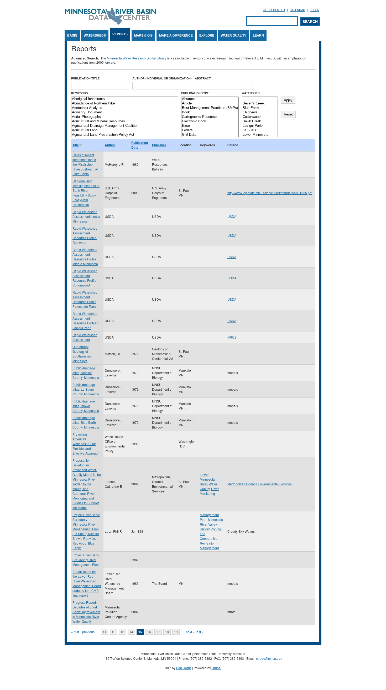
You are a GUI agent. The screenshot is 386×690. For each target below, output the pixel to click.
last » (200, 631)
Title (75, 145)
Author (110, 145)
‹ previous (87, 631)
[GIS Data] (209, 135)
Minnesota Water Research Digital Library (136, 58)
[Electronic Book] (209, 121)
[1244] (260, 99)
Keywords (79, 93)
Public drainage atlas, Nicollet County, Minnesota (85, 373)
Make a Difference (176, 35)
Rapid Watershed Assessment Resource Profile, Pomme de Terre (84, 299)
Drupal (216, 668)
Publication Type (195, 93)
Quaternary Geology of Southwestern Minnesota (82, 353)
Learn (258, 35)
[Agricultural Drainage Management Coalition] (124, 126)
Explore (206, 35)
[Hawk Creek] (260, 121)
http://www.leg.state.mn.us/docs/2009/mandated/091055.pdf (269, 192)
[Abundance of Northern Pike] (124, 103)
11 (104, 631)
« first (75, 631)
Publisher (159, 145)
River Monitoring (209, 491)
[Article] (209, 103)
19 (176, 631)
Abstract (203, 78)
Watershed (251, 93)
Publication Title (85, 78)
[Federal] (209, 130)
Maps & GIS (143, 35)
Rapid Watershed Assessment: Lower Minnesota (86, 216)
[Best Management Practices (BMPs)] (209, 108)
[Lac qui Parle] (260, 126)
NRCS (232, 337)
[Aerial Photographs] (124, 117)
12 (113, 631)
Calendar (297, 10)
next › (190, 631)
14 (131, 631)
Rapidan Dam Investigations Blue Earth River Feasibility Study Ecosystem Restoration (86, 193)
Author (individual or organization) (162, 78)
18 (167, 631)
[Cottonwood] (260, 117)
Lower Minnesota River (207, 479)
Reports (120, 34)
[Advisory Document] (124, 112)
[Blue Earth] (260, 108)
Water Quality (233, 35)
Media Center (274, 10)
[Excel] (209, 126)
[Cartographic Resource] (209, 117)
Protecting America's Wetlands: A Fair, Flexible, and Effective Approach (85, 443)
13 (122, 631)
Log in (314, 10)
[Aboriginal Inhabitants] (124, 99)
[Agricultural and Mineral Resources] (124, 121)
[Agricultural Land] (124, 130)
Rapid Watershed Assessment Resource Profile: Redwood (84, 235)
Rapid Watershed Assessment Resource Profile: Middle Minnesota (85, 256)
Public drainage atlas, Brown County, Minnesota (85, 406)
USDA (231, 216)
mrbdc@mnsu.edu (269, 658)
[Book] (209, 112)
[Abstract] (209, 99)
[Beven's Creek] (260, 103)
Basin (72, 35)
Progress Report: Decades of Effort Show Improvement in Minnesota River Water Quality (86, 611)
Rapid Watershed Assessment (84, 337)
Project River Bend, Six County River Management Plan (86, 560)
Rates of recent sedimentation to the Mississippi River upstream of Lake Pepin (85, 164)
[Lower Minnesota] (260, 135)
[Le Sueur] (260, 130)
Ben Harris (183, 668)
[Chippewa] (260, 112)
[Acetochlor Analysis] (124, 108)
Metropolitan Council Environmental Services (259, 484)
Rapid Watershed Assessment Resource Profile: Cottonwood (84, 278)
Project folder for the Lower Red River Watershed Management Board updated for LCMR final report (86, 583)
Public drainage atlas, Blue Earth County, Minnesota (85, 422)
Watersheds (95, 35)
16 (149, 631)
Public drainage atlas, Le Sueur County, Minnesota (85, 389)
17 (158, 631)
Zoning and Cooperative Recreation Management (210, 538)
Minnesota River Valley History (211, 524)
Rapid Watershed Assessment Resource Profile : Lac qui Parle (85, 320)
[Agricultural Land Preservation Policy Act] (124, 135)
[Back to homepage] (111, 23)
